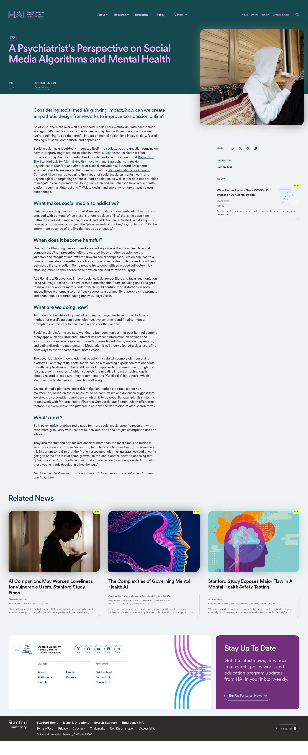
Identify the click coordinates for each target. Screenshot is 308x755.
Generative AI (30, 604)
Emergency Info (133, 722)
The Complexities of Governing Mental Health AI (149, 584)
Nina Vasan (112, 153)
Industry (265, 14)
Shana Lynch (223, 200)
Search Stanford (105, 722)
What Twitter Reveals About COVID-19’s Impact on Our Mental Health (243, 192)
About (101, 14)
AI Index (179, 14)
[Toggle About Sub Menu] (107, 14)
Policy (161, 14)
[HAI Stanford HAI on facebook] (88, 649)
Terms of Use (45, 728)
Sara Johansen (117, 161)
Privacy (63, 728)
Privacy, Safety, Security (137, 601)
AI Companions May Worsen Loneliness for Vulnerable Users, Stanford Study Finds (51, 587)
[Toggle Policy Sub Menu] (166, 14)
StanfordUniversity (19, 726)
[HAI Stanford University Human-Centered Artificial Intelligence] (26, 14)
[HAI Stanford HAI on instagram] (118, 649)
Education (141, 14)
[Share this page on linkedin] (255, 148)
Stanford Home (47, 722)
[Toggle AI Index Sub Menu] (186, 14)
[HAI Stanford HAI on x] (78, 649)
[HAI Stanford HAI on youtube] (98, 649)
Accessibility (147, 728)
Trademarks (97, 728)
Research (120, 14)
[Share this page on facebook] (247, 148)
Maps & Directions (76, 722)
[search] (297, 14)
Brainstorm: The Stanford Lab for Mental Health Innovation (94, 159)
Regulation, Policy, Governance (126, 604)
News (245, 14)
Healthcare (14, 604)
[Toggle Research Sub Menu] (128, 14)
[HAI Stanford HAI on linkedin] (108, 649)
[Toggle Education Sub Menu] (150, 14)
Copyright (79, 728)
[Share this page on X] (240, 148)
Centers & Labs (281, 14)
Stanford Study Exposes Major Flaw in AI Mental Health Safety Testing (251, 584)
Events (254, 14)
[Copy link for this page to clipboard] (233, 148)
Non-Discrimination (122, 728)
